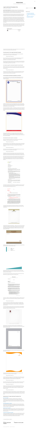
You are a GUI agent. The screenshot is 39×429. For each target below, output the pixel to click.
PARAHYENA (19, 2)
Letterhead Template (6, 419)
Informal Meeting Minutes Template (7, 403)
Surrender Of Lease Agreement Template (8, 412)
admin (10, 8)
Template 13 (10, 419)
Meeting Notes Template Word (30, 16)
